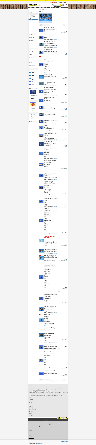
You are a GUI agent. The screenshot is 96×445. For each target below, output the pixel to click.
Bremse (30, 17)
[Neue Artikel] (36, 101)
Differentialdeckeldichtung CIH (48, 74)
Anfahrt (29, 426)
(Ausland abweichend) (54, 39)
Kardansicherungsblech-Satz (48, 141)
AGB (28, 431)
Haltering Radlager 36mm (47, 111)
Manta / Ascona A (31, 43)
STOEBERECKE (30, 54)
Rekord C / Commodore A (58, 7)
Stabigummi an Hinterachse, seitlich (49, 327)
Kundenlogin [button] (60, 2)
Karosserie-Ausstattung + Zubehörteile (32, 27)
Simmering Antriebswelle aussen (48, 305)
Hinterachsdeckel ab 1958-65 (48, 132)
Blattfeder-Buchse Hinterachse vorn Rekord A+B (50, 34)
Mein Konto (50, 424)
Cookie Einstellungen (30, 436)
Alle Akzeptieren (64, 441)
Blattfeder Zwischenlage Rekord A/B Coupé (49, 27)
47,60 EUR (33, 110)
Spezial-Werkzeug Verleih (31, 65)
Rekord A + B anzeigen (32, 15)
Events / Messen (32, 117)
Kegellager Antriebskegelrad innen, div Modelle (50, 160)
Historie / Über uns (33, 114)
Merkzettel (65, 2)
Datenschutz (40, 425)
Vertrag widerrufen (53, 2)
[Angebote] (36, 88)
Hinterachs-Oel (46, 125)
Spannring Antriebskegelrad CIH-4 (48, 314)
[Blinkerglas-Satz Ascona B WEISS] (33, 92)
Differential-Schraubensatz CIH (48, 56)
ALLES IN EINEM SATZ (31, 57)
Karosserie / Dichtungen (32, 20)
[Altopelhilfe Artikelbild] (33, 104)
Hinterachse (31, 19)
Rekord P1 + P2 (47, 7)
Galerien (31, 116)
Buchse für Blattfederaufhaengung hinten (49, 41)
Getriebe (30, 18)
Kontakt (29, 425)
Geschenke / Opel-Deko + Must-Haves (32, 60)
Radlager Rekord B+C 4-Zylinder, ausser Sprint (50, 255)
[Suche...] (50, 5)
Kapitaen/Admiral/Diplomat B (41, 7)
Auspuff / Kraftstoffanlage (32, 16)
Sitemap (39, 426)
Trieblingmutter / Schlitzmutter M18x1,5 (49, 370)
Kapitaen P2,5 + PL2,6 (31, 47)
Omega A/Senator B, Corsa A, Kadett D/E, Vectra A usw (32, 51)
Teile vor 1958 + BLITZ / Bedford (32, 49)
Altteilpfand (29, 435)
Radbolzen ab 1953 (46, 208)
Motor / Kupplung (31, 21)
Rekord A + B (51, 7)
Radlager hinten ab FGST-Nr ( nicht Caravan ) (50, 235)
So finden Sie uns (32, 118)
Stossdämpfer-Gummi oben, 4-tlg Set (49, 351)
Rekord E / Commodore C (31, 37)
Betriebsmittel (30, 62)
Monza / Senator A (31, 46)
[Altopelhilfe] (32, 5)
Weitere (63, 7)
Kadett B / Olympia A (31, 40)
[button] (57, 2)
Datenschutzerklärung (40, 443)
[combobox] (44, 25)
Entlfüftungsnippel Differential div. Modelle (49, 87)
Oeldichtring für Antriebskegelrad (48, 181)
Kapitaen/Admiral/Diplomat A (32, 7)
